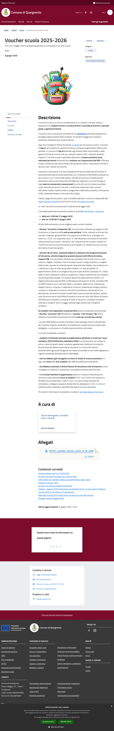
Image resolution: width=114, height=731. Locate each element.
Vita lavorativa (34, 655)
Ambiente (61, 659)
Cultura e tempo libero (37, 651)
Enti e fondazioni (7, 659)
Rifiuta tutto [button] (66, 722)
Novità (14, 30)
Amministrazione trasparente (68, 683)
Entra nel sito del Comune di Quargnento (57, 615)
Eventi (88, 670)
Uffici (3, 655)
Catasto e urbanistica (37, 663)
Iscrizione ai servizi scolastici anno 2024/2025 (57, 476)
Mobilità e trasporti (36, 667)
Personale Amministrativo (11, 667)
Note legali (61, 691)
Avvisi (21, 30)
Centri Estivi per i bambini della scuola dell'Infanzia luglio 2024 (64, 479)
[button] (57, 727)
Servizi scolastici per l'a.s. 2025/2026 (53, 473)
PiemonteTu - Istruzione (94, 211)
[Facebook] (84, 12)
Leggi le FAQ (34, 691)
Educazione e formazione (66, 647)
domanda (81, 133)
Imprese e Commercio (37, 659)
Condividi (89, 41)
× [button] (111, 706)
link (78, 717)
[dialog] (57, 717)
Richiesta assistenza (37, 695)
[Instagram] (90, 12)
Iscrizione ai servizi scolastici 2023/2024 (55, 485)
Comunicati (90, 651)
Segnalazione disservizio (38, 687)
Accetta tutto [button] (48, 722)
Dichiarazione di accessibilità (68, 695)
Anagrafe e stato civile (37, 647)
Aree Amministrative (9, 651)
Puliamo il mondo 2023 (48, 482)
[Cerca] (110, 12)
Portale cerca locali (86, 201)
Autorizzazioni (62, 667)
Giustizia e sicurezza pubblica (68, 651)
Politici (3, 663)
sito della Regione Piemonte (91, 391)
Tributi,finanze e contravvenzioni (69, 655)
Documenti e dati (7, 671)
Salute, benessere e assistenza (69, 663)
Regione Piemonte (8, 3)
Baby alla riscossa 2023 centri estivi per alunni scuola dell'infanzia (65, 495)
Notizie (88, 647)
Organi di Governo (8, 647)
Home (6, 30)
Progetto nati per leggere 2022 (51, 498)
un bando (76, 144)
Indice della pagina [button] (14, 114)
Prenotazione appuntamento (40, 683)
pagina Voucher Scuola (47, 201)
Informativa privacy (64, 687)
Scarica (90, 456)
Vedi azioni (100, 41)
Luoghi (88, 666)
